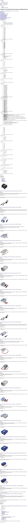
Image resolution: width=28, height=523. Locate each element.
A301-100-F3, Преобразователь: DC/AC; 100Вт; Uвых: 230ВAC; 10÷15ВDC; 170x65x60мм (10, 207)
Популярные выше (4, 181)
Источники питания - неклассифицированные (5, 17)
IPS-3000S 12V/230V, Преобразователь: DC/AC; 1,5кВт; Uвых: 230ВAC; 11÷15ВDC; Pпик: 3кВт (11, 493)
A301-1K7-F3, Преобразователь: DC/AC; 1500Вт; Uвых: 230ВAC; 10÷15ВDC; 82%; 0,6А (10, 256)
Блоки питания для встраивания (4, 14)
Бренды (2, 1)
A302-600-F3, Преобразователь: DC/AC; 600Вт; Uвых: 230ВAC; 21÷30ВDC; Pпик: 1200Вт (10, 420)
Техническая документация (5, 2)
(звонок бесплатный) (6, 517)
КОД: (1, 208)
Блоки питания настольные (3, 16)
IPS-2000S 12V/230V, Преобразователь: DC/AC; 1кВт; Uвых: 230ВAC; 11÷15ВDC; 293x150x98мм (11, 485)
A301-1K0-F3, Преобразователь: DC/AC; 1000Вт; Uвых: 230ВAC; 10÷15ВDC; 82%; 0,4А (10, 240)
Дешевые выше (3, 180)
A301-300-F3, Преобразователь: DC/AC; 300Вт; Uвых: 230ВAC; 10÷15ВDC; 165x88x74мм (10, 289)
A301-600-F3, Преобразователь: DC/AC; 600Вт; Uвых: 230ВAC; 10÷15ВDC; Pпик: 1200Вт (10, 305)
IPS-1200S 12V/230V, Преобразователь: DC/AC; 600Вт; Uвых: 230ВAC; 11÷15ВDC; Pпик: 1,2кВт (11, 469)
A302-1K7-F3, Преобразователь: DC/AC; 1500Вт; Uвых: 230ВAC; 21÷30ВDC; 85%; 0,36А (10, 371)
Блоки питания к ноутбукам (3, 15)
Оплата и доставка (4, 511)
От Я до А (3, 179)
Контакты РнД (3, 512)
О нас (2, 510)
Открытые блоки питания (3, 18)
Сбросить (1, 174)
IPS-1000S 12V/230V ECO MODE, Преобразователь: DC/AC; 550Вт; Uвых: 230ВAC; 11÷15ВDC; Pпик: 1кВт (13, 436)
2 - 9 (2, 503)
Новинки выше (3, 178)
